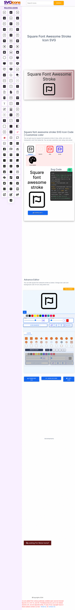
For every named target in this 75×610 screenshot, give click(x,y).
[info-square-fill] (17, 103)
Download (38, 213)
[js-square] (17, 160)
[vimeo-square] (17, 183)
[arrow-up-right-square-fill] (11, 35)
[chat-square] (4, 57)
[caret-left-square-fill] (11, 46)
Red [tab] (50, 154)
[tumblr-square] (17, 177)
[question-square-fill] (4, 120)
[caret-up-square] (11, 52)
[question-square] (17, 114)
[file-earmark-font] (4, 92)
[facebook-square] (4, 149)
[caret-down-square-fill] (17, 40)
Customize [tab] (32, 165)
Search (58, 3)
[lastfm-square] (4, 166)
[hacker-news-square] (4, 160)
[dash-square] (11, 80)
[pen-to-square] (11, 194)
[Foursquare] (17, 131)
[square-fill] (11, 126)
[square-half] (17, 126)
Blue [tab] (59, 154)
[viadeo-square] (11, 183)
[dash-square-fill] (4, 86)
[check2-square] (11, 75)
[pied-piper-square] (17, 166)
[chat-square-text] (4, 69)
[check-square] (17, 69)
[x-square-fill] (11, 131)
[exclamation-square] (11, 86)
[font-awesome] (11, 149)
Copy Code (69, 379)
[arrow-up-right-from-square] (4, 194)
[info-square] (11, 103)
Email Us (43, 606)
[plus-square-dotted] (4, 114)
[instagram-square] (11, 160)
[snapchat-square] (11, 171)
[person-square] (11, 109)
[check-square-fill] (4, 75)
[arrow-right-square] (17, 23)
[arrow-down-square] (11, 18)
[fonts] (4, 103)
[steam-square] (11, 177)
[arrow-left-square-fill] (11, 23)
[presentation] (33, 160)
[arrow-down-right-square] (17, 12)
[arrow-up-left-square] (11, 29)
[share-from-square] (17, 194)
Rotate (68, 325)
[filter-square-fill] (17, 97)
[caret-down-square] (11, 40)
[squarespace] (4, 177)
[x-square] (4, 131)
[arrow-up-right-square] (4, 35)
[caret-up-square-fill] (17, 52)
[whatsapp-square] (4, 188)
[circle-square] (17, 75)
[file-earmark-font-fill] (11, 92)
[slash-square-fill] (17, 120)
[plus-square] (17, 109)
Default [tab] (30, 154)
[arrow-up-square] (17, 35)
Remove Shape (34, 350)
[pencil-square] (4, 109)
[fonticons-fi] (17, 149)
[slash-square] (11, 120)
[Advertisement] (38, 20)
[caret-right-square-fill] (4, 52)
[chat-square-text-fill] (11, 69)
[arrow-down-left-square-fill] (11, 12)
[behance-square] (11, 143)
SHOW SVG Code (52, 378)
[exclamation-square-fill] (17, 86)
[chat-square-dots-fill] (17, 57)
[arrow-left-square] (4, 23)
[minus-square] (4, 143)
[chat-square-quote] (11, 63)
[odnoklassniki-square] (11, 166)
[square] (4, 126)
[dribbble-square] (17, 143)
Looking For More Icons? (38, 543)
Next (64, 349)
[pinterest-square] (4, 137)
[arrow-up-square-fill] (4, 40)
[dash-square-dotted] (17, 80)
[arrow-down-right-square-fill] (4, 18)
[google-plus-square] (17, 154)
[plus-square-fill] (11, 114)
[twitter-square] (4, 183)
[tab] (28, 333)
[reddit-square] (4, 171)
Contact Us (52, 606)
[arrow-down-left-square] (4, 12)
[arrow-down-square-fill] (17, 18)
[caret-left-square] (4, 46)
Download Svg (32, 379)
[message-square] (17, 137)
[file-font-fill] (4, 97)
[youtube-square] (17, 188)
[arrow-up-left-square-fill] (17, 29)
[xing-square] (11, 188)
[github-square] (11, 154)
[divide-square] (11, 137)
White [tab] (40, 154)
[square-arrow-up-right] (11, 200)
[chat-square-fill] (4, 63)
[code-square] (4, 80)
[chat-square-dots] (11, 57)
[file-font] (17, 92)
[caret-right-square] (17, 46)
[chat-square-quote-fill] (17, 63)
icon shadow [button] (34, 325)
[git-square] (4, 154)
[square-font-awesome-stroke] (17, 171)
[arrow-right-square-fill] (4, 29)
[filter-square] (11, 97)
